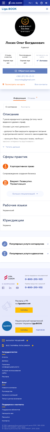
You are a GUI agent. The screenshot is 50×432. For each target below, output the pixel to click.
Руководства (7, 391)
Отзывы (32, 98)
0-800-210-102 (34, 287)
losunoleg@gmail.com (25, 80)
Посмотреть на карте (15, 84)
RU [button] (30, 3)
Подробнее (40, 330)
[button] (3, 2)
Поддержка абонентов (11, 410)
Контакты (6, 421)
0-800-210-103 (34, 279)
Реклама (5, 377)
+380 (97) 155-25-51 (25, 76)
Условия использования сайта (11, 372)
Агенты (5, 357)
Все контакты (41, 84)
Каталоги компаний (9, 395)
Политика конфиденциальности (10, 366)
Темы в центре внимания (12, 399)
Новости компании (9, 388)
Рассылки (6, 417)
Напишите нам (7, 413)
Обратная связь (26, 71)
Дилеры (5, 361)
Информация (19, 98)
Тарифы (24, 310)
